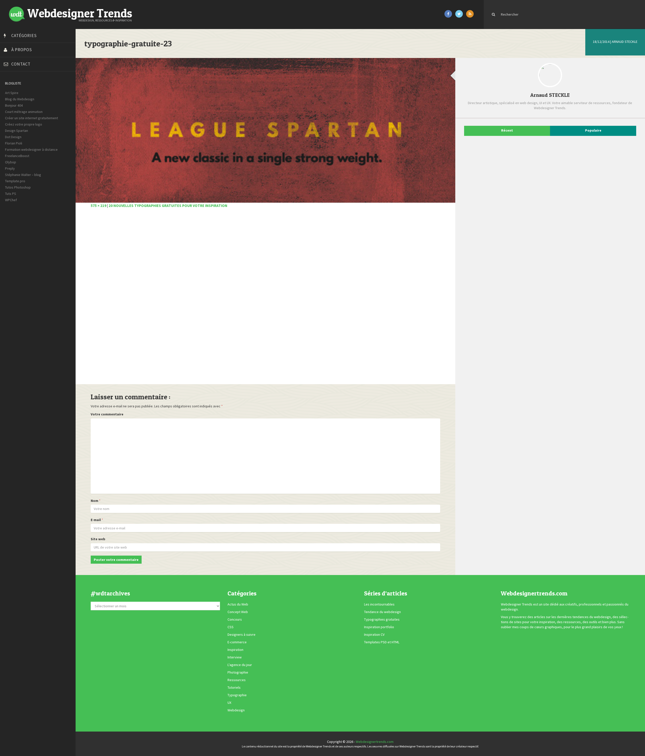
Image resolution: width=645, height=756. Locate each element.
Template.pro (15, 181)
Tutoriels (234, 687)
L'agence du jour (240, 664)
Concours (235, 619)
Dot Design (13, 137)
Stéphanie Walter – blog (23, 174)
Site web (98, 539)
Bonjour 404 (14, 105)
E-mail (96, 520)
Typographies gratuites (382, 619)
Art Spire (11, 92)
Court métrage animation (24, 111)
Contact (20, 64)
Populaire (593, 130)
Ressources (237, 680)
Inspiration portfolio (379, 627)
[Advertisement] (242, 299)
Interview (235, 657)
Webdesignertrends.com (375, 741)
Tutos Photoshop (18, 187)
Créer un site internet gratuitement (31, 118)
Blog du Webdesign (19, 99)
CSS (231, 627)
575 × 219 (98, 205)
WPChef (11, 200)
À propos (21, 49)
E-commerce (237, 642)
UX (229, 702)
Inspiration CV (374, 634)
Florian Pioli (13, 143)
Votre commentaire (107, 414)
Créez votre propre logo (23, 124)
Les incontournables (379, 604)
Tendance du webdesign (382, 612)
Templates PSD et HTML (381, 642)
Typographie (237, 695)
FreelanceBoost (17, 156)
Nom (94, 500)
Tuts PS (10, 193)
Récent (507, 130)
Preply (10, 168)
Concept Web (238, 612)
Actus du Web (238, 604)
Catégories (24, 35)
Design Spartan (16, 130)
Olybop (10, 162)
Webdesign (236, 710)
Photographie (238, 672)
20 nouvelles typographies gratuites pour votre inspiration (168, 205)
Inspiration (235, 649)
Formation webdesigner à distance (31, 149)
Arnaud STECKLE (624, 41)
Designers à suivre (241, 634)
